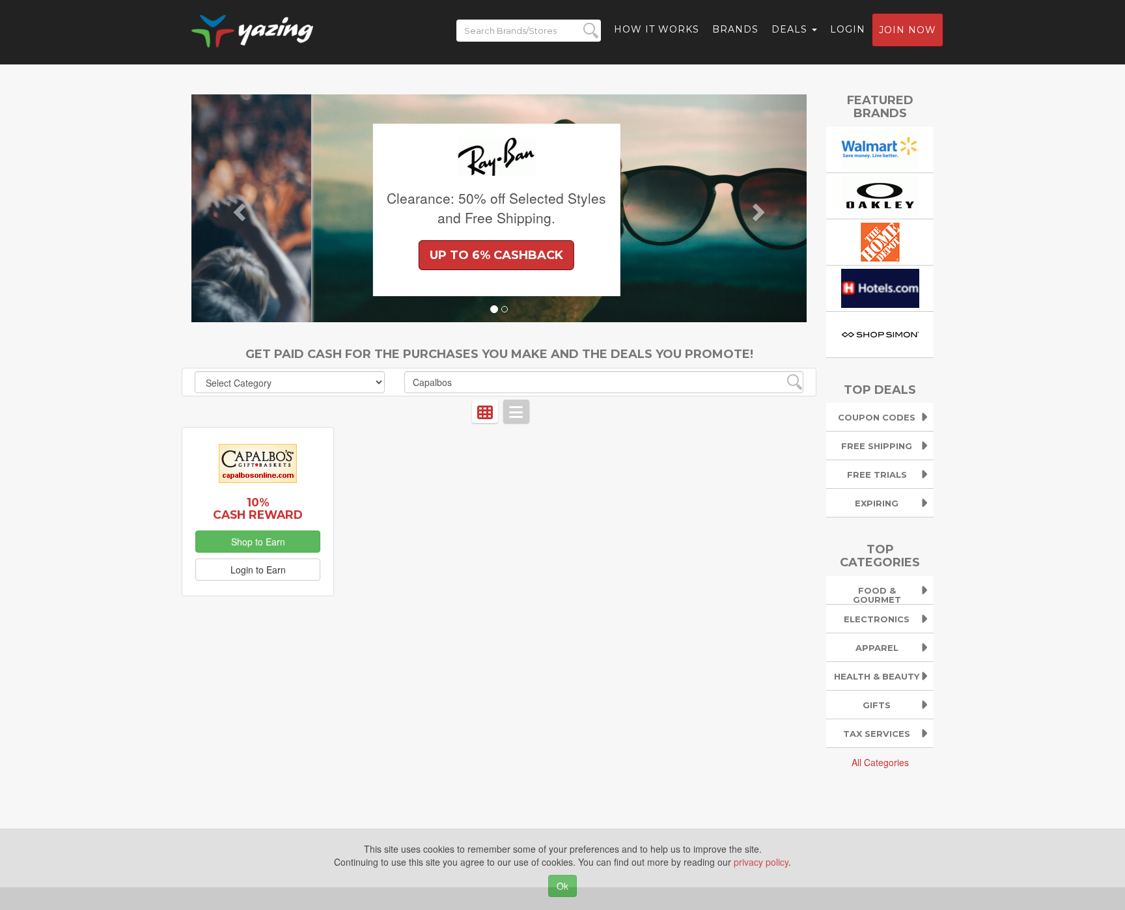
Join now (907, 30)
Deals (791, 29)
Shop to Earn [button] (258, 541)
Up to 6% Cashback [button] (376, 255)
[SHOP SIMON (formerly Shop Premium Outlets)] (880, 332)
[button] (237, 208)
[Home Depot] (880, 240)
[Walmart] (880, 147)
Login (847, 29)
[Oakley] (880, 193)
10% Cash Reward (258, 508)
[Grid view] (485, 411)
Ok (562, 885)
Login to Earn (258, 569)
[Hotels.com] (880, 286)
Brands (735, 29)
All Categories (880, 762)
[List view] (516, 411)
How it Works (656, 29)
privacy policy (761, 861)
